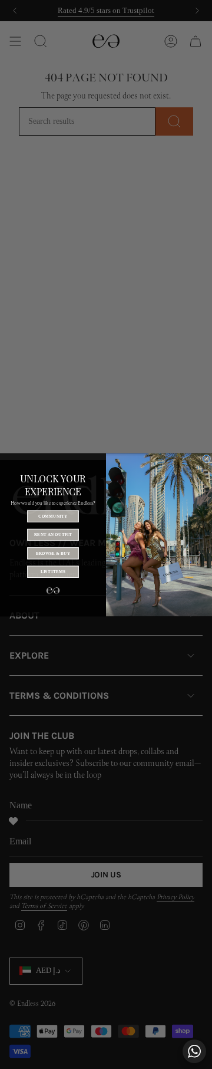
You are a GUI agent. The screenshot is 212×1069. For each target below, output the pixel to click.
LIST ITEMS (53, 571)
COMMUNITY (52, 516)
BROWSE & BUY (53, 553)
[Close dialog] (206, 458)
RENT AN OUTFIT (53, 534)
